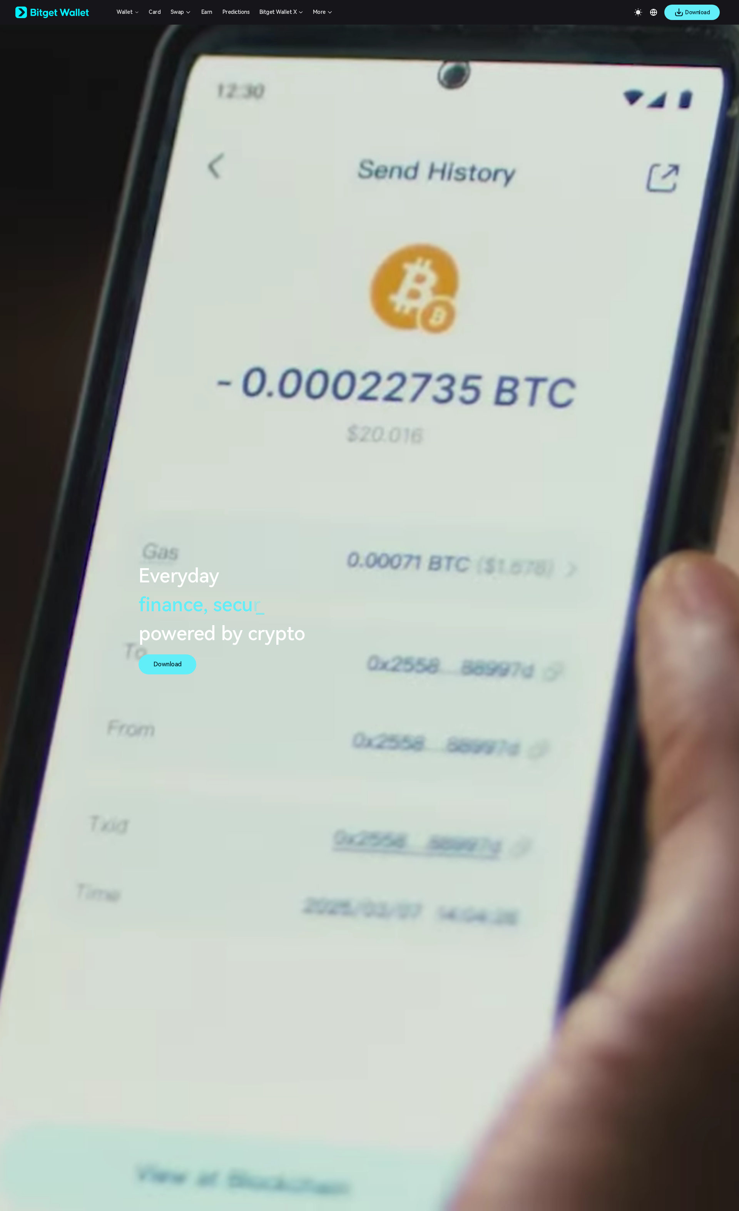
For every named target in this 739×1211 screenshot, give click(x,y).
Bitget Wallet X (278, 12)
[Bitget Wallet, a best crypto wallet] (62, 12)
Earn (206, 12)
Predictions (236, 12)
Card (155, 12)
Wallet (124, 12)
